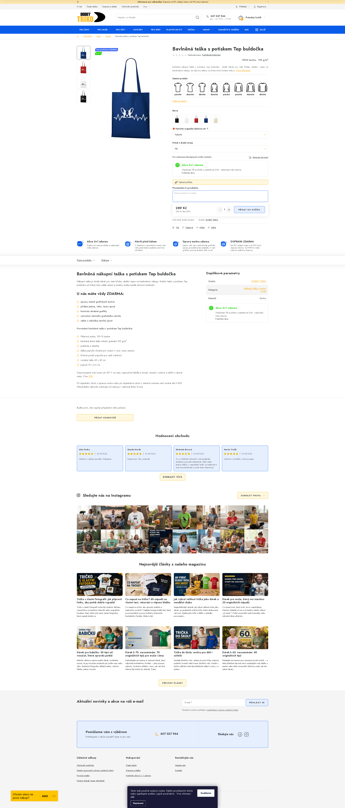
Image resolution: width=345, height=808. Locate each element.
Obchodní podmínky (130, 6)
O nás (79, 6)
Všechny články (172, 683)
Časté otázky (92, 6)
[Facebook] (240, 734)
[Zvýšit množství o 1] (229, 209)
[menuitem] (86, 30)
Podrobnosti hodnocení (211, 55)
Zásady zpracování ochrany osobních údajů (95, 770)
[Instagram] (246, 734)
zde (132, 796)
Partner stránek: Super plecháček (90, 780)
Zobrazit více (172, 477)
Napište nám (180, 765)
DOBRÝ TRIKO (212, 219)
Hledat (197, 17)
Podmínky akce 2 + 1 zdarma (138, 775)
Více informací (243, 70)
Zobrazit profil (251, 495)
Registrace (261, 6)
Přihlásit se (257, 702)
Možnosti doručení (260, 157)
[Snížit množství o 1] (220, 209)
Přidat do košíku (249, 209)
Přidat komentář (105, 417)
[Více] (260, 30)
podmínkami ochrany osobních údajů (222, 710)
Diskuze (105, 260)
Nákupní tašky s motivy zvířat (255, 290)
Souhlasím (206, 793)
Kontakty (178, 770)
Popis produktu (84, 260)
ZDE (91, 376)
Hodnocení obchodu (172, 435)
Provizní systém (83, 775)
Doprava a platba (109, 6)
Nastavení (138, 803)
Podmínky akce (188, 173)
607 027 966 (217, 16)
